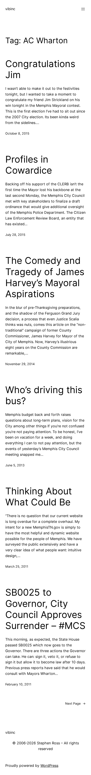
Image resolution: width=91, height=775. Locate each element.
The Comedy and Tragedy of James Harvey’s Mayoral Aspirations (44, 277)
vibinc (10, 9)
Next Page (75, 703)
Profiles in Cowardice (28, 165)
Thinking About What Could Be (38, 497)
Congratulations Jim (40, 69)
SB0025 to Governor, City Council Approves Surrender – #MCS (45, 609)
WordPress (49, 765)
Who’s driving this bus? (43, 395)
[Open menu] (83, 9)
